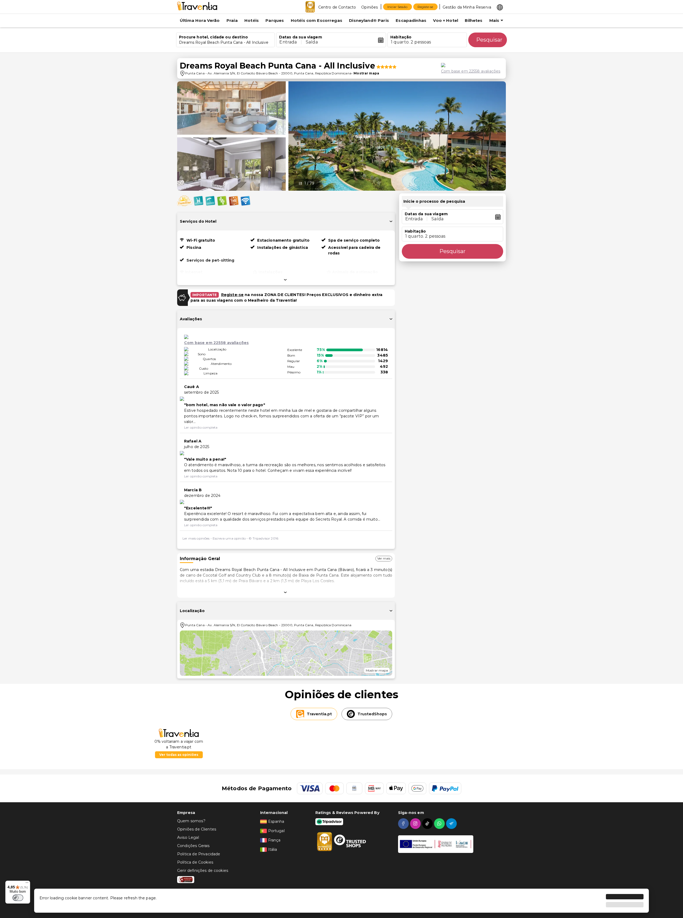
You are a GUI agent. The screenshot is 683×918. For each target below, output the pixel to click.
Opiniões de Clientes (196, 829)
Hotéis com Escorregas (316, 20)
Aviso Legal (188, 837)
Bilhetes (473, 20)
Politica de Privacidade (198, 854)
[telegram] (452, 823)
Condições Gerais (193, 845)
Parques (274, 20)
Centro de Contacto (337, 7)
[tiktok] (428, 823)
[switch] (18, 898)
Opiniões (369, 7)
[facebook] (404, 823)
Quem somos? (191, 821)
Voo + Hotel (445, 20)
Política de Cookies (195, 862)
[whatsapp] (440, 823)
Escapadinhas (411, 20)
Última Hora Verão (200, 20)
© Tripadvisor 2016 (263, 538)
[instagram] (416, 823)
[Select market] (500, 7)
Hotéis (251, 20)
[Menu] (27, 884)
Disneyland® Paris (369, 20)
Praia (232, 20)
